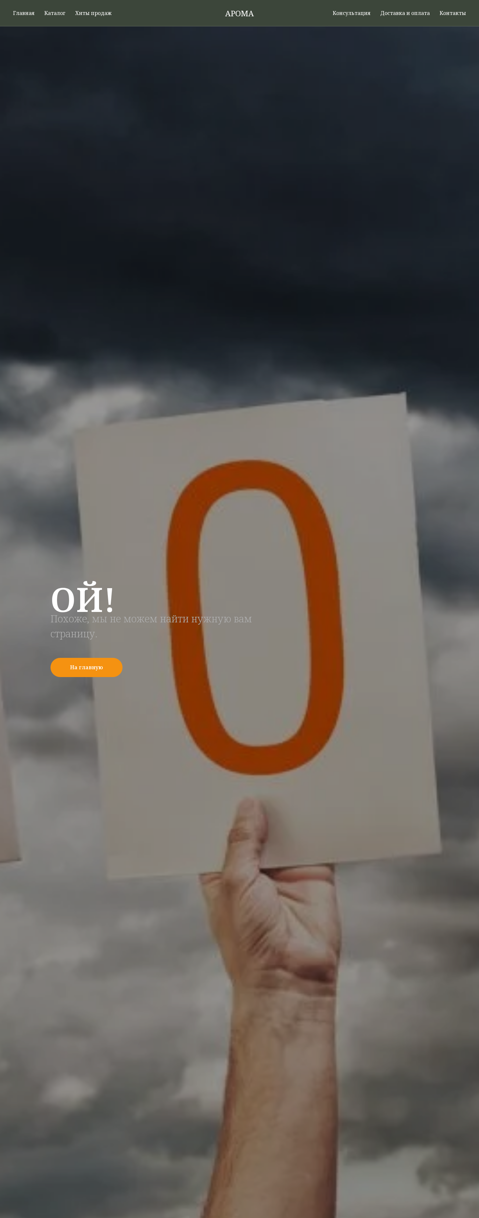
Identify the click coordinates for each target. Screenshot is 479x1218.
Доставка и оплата (405, 13)
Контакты (453, 13)
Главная (24, 13)
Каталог (54, 13)
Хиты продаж (93, 13)
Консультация (351, 13)
